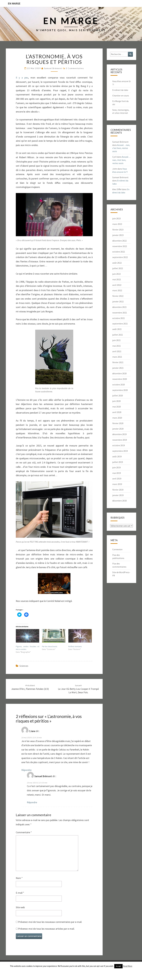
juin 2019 (116, 467)
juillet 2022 (117, 268)
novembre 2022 (119, 246)
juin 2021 (116, 340)
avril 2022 (116, 285)
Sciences (23, 665)
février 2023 (117, 229)
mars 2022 (117, 290)
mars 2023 (117, 224)
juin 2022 (116, 273)
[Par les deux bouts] (53, 636)
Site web (20, 907)
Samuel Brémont (53, 68)
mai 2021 (116, 345)
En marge (14, 3)
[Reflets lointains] (80, 636)
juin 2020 (116, 401)
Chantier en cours (120, 95)
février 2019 (117, 489)
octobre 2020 (118, 384)
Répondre (26, 770)
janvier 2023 (118, 235)
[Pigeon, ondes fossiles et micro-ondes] (27, 636)
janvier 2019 (118, 495)
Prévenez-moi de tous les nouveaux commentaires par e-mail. (50, 921)
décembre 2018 (119, 500)
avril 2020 (116, 412)
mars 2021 (117, 356)
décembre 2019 (119, 434)
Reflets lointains (75, 646)
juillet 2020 (117, 395)
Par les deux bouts (49, 646)
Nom (19, 878)
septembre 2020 (120, 390)
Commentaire (24, 832)
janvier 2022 (118, 301)
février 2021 (117, 362)
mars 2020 (117, 417)
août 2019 (117, 456)
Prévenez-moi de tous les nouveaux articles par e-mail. (46, 928)
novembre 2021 (119, 312)
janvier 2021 (118, 367)
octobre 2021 (118, 318)
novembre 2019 (119, 439)
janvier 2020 (118, 428)
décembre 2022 (119, 240)
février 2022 (117, 296)
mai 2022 (116, 279)
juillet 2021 (117, 334)
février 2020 (117, 423)
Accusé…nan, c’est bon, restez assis (121, 148)
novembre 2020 (119, 379)
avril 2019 (116, 478)
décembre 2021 (119, 307)
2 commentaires (75, 68)
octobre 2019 (118, 445)
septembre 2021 (120, 323)
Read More (127, 966)
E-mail (20, 892)
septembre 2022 (120, 257)
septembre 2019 (120, 451)
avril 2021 (116, 351)
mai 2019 (116, 473)
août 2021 (117, 329)
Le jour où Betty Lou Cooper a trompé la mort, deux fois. (78, 689)
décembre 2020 (119, 373)
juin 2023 (116, 218)
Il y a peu (22, 77)
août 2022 (117, 262)
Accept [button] (118, 966)
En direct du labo (120, 90)
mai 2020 (116, 406)
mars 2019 (117, 484)
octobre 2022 (118, 251)
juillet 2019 (117, 462)
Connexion (117, 549)
